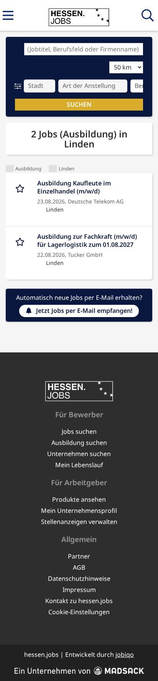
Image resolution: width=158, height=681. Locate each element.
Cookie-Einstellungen (79, 612)
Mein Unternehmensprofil (79, 510)
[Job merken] (21, 187)
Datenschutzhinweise (79, 578)
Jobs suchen (79, 431)
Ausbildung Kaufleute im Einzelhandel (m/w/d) (74, 187)
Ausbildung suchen (79, 442)
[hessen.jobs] (79, 16)
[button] (19, 86)
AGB (79, 567)
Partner (79, 556)
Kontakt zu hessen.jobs (79, 601)
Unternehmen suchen (79, 454)
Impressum (79, 589)
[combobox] (83, 49)
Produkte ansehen (79, 499)
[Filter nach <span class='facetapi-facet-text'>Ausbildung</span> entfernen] (10, 168)
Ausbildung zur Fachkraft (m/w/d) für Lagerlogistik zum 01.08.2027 (87, 241)
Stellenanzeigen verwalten (79, 521)
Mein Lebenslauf (79, 465)
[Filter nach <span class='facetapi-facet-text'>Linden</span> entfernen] (53, 168)
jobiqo (124, 654)
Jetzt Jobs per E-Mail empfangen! (84, 310)
